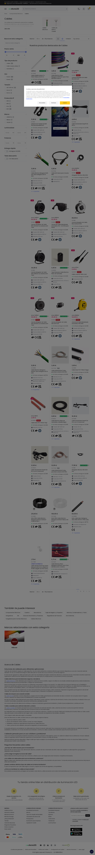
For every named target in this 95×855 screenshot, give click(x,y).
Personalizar (42, 102)
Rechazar (53, 102)
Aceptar (65, 102)
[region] (48, 96)
